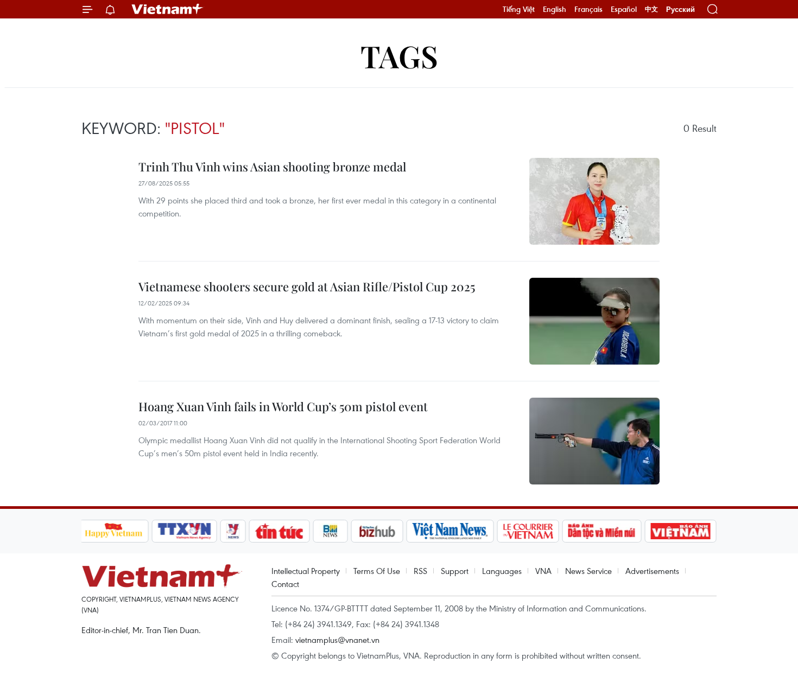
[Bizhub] (377, 531)
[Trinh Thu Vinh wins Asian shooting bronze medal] (594, 201)
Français (588, 9)
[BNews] (330, 531)
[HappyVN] (114, 531)
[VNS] (450, 531)
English (554, 9)
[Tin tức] (279, 531)
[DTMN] (602, 531)
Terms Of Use (376, 570)
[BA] (681, 531)
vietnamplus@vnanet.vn (337, 639)
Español (624, 9)
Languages (502, 570)
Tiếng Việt (519, 9)
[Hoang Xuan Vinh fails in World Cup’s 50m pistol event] (594, 441)
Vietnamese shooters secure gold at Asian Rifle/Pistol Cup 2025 (306, 286)
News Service (588, 570)
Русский (680, 9)
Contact (285, 583)
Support (454, 570)
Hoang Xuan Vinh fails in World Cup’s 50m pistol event (283, 406)
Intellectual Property (305, 570)
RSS (420, 570)
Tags (399, 55)
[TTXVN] (184, 531)
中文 (651, 9)
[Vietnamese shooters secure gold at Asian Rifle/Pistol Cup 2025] (594, 321)
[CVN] (528, 531)
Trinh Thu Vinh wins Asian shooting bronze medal (272, 166)
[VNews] (232, 531)
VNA (543, 570)
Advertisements (652, 570)
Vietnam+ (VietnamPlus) (167, 9)
